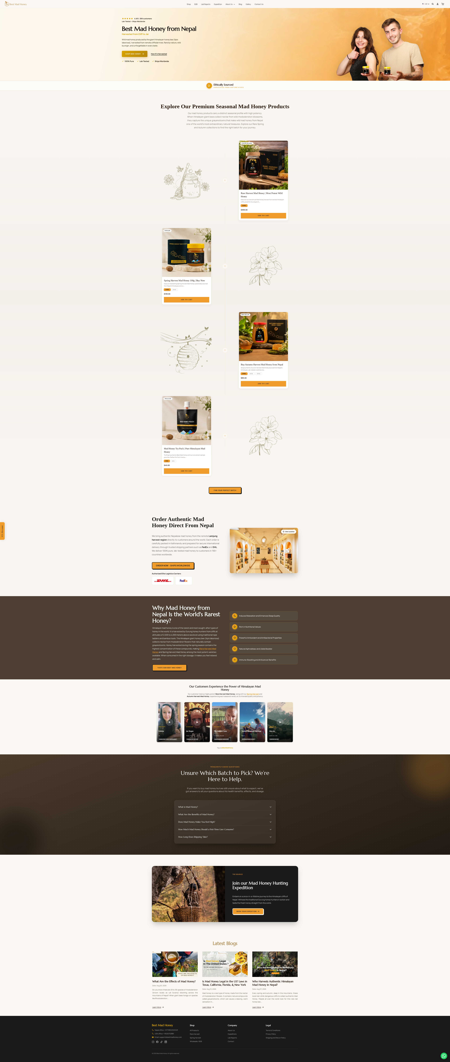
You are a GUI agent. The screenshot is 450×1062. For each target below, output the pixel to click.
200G (174, 289)
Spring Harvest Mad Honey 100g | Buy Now (184, 280)
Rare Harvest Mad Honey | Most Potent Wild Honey (262, 195)
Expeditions (232, 1034)
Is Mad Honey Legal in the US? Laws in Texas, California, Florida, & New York (224, 983)
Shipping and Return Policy (276, 1038)
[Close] (4, 522)
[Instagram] (153, 1042)
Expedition (218, 4)
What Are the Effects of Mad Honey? (174, 981)
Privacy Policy (271, 1034)
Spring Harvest (253, 694)
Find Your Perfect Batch (225, 490)
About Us (229, 4)
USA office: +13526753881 (164, 1034)
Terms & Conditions (273, 1030)
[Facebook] (157, 1042)
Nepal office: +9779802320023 (166, 1030)
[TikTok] (161, 1042)
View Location (289, 532)
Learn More (156, 1007)
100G (167, 289)
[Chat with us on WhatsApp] (444, 1056)
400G (251, 373)
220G (244, 205)
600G (258, 373)
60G (173, 461)
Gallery (248, 4)
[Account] (437, 4)
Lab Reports (205, 4)
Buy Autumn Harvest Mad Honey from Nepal (262, 364)
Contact (231, 1041)
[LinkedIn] (166, 1042)
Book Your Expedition (247, 911)
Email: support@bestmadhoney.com (168, 1037)
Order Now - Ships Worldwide (173, 565)
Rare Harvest (195, 1034)
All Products (194, 1030)
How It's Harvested (159, 54)
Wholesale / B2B (196, 1041)
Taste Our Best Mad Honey (169, 668)
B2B (195, 4)
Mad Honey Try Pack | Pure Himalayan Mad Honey (184, 450)
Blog (240, 4)
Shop (189, 4)
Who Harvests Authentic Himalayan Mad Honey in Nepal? (272, 983)
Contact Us (259, 4)
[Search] (432, 4)
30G (166, 461)
